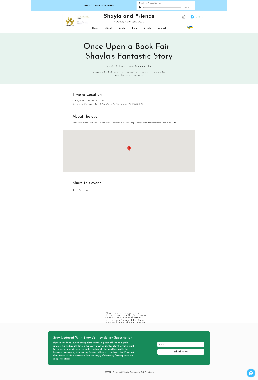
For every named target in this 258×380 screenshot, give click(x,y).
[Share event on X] (80, 190)
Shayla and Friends (129, 16)
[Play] (140, 7)
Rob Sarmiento (147, 372)
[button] (183, 17)
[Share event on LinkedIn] (87, 190)
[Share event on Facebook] (73, 190)
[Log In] (192, 17)
